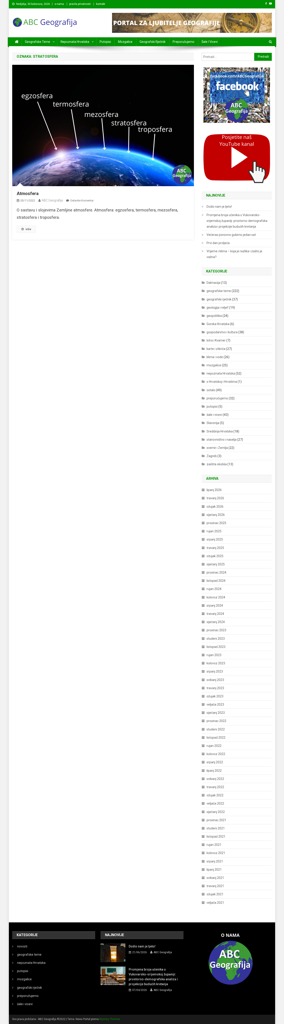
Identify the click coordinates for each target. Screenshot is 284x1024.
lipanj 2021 (214, 869)
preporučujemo (183, 41)
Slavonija (213, 423)
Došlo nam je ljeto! (219, 206)
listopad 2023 (216, 647)
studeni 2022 (216, 729)
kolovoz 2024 (216, 597)
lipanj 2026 (214, 490)
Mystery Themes (109, 1019)
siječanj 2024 (216, 622)
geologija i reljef (218, 307)
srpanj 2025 (215, 539)
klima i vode (215, 357)
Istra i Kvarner (216, 340)
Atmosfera (28, 193)
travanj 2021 (215, 886)
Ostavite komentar (82, 200)
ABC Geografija (52, 200)
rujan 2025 (214, 531)
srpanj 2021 (215, 861)
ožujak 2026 (215, 506)
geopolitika (214, 316)
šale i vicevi (209, 41)
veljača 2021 (215, 902)
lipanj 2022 (214, 770)
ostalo (211, 390)
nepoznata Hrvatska (75, 41)
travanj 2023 (215, 688)
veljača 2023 (215, 704)
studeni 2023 (216, 638)
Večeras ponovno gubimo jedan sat (231, 235)
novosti (22, 946)
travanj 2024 (215, 614)
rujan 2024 (214, 589)
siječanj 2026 (216, 515)
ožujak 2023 (215, 696)
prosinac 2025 (216, 523)
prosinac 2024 (216, 572)
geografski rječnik (153, 41)
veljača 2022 (215, 803)
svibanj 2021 (215, 878)
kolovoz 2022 (216, 754)
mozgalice (125, 41)
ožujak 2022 (215, 795)
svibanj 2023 (215, 680)
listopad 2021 (216, 836)
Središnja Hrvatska (220, 431)
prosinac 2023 (216, 630)
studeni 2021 (216, 828)
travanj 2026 (215, 498)
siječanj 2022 (216, 812)
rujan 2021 (214, 844)
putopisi (105, 41)
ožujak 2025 (215, 556)
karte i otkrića (216, 349)
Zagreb (212, 456)
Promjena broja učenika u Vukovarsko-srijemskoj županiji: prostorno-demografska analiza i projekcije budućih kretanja (237, 220)
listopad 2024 (216, 580)
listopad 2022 (216, 737)
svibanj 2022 (215, 779)
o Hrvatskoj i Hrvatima (222, 381)
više (28, 229)
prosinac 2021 (216, 820)
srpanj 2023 (215, 671)
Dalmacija (213, 282)
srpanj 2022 (215, 762)
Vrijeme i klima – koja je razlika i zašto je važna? (234, 254)
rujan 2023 (214, 655)
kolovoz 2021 (216, 853)
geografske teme (37, 41)
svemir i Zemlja (217, 448)
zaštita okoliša (217, 464)
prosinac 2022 (216, 721)
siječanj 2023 (216, 712)
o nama (59, 4)
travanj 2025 (215, 548)
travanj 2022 (215, 787)
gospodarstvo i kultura (222, 332)
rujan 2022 (214, 746)
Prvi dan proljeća (218, 243)
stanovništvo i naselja (222, 439)
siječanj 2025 (216, 564)
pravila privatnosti (80, 4)
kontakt (100, 4)
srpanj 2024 (215, 605)
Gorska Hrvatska (218, 324)
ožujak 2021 (215, 894)
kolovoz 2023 (216, 663)
